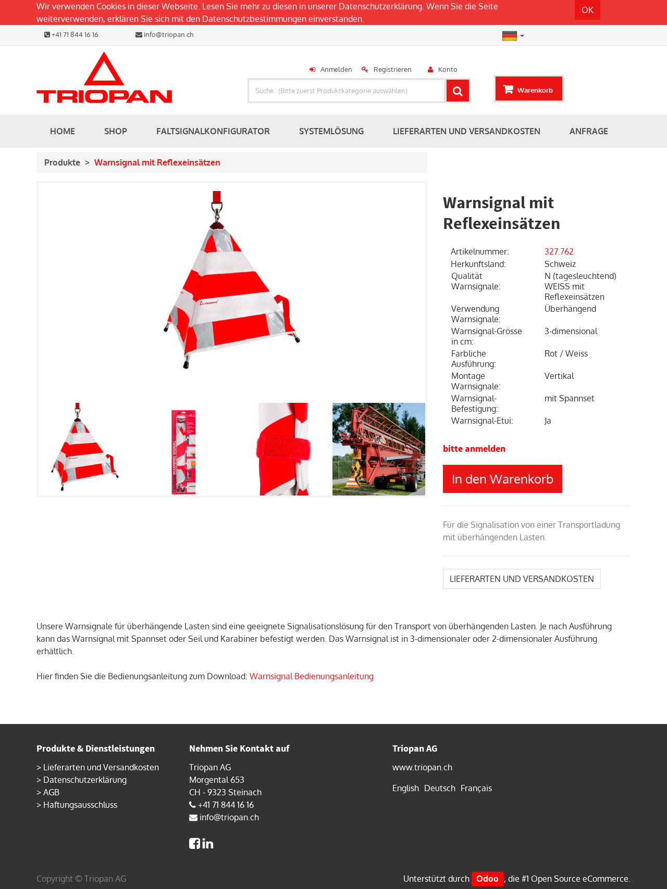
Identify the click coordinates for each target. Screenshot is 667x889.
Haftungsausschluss (80, 804)
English (405, 788)
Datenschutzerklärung (380, 6)
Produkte (62, 162)
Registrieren (393, 69)
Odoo (487, 878)
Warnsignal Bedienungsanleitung (312, 676)
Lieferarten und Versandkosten (101, 767)
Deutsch (439, 788)
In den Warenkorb (502, 479)
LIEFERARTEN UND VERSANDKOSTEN (522, 579)
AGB (51, 792)
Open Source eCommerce (579, 878)
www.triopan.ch (422, 767)
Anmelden (336, 69)
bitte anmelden (474, 448)
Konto (448, 69)
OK (588, 10)
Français (476, 788)
